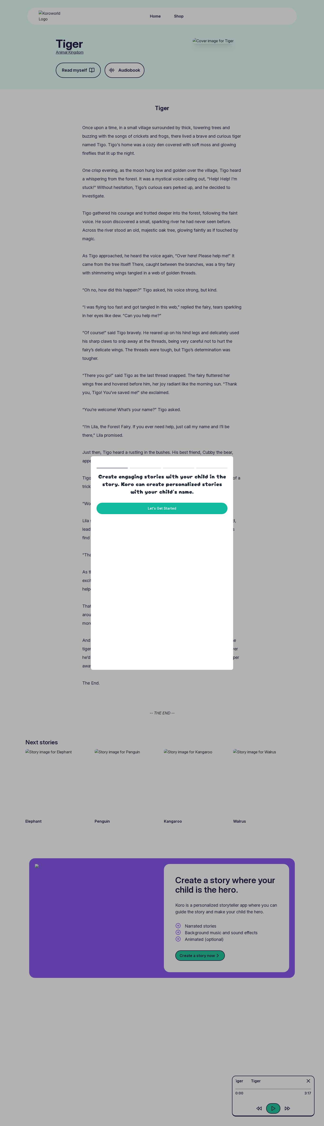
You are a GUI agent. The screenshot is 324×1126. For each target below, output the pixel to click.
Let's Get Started (162, 508)
